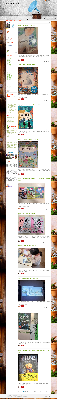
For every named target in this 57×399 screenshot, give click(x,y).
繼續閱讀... (22, 59)
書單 (10, 171)
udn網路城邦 (48, 0)
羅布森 (7, 178)
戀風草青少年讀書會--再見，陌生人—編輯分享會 (28, 278)
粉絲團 (8, 398)
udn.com (49, 396)
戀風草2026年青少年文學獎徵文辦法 (25, 310)
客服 (27, 396)
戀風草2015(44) (9, 61)
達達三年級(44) (9, 66)
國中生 (16, 172)
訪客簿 (20, 20)
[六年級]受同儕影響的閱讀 (10, 121)
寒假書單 (7, 170)
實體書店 (10, 165)
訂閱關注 (13, 26)
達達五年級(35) (9, 64)
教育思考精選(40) (9, 72)
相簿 (14, 20)
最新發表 (8, 96)
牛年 (16, 163)
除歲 (7, 164)
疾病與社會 (11, 164)
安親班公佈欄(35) (9, 86)
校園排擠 (15, 177)
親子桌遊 (15, 165)
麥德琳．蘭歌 (15, 173)
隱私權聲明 (24, 396)
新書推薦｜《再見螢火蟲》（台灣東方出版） (27, 25)
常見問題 (15, 396)
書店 (13, 180)
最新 (49, 22)
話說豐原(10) (9, 78)
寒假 (16, 170)
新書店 (10, 178)
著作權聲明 (20, 396)
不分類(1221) (9, 87)
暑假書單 (10, 170)
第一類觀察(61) (9, 79)
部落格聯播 (10, 186)
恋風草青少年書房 (12, 3)
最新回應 (12, 96)
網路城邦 (48, 398)
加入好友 (13, 24)
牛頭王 (7, 163)
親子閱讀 (12, 172)
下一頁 (38, 391)
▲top (49, 395)
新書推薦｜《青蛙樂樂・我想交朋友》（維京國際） (28, 139)
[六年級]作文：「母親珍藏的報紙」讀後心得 (12, 123)
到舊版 (21, 3)
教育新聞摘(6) (9, 77)
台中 (16, 178)
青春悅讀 (7, 180)
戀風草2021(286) (9, 60)
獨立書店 (13, 178)
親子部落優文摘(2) (9, 76)
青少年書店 (7, 173)
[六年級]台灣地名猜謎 (10, 120)
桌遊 (13, 165)
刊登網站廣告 (8, 396)
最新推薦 (15, 96)
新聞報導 (7, 172)
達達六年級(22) (9, 63)
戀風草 (12, 171)
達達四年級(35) (9, 65)
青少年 (16, 180)
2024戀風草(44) (9, 59)
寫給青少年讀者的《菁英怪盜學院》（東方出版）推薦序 (29, 104)
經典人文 (7, 165)
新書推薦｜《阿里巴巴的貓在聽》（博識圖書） (27, 64)
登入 (44, 398)
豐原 (10, 180)
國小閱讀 (11, 177)
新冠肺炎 (15, 164)
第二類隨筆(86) (9, 80)
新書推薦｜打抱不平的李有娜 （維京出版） (27, 213)
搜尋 (16, 52)
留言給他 (13, 27)
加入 (46, 398)
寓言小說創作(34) (9, 75)
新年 (14, 163)
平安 (11, 163)
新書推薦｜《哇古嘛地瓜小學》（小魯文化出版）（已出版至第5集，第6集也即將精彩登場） (34, 179)
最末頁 (41, 391)
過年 (11, 166)
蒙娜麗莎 (11, 179)
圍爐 (9, 163)
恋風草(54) (8, 62)
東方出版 (7, 179)
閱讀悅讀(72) (9, 73)
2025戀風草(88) (9, 58)
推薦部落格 (13, 25)
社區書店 (15, 171)
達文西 (14, 179)
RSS (7, 186)
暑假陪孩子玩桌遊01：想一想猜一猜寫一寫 (27, 245)
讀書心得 (7, 177)
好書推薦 (14, 170)
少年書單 (7, 171)
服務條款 (18, 396)
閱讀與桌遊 (15, 166)
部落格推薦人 (11, 152)
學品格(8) (8, 74)
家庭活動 (7, 166)
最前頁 (19, 391)
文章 (9, 20)
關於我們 (12, 396)
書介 (11, 173)
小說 (16, 179)
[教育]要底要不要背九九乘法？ (11, 117)
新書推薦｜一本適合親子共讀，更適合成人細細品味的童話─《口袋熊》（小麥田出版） (33, 351)
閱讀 (11, 180)
